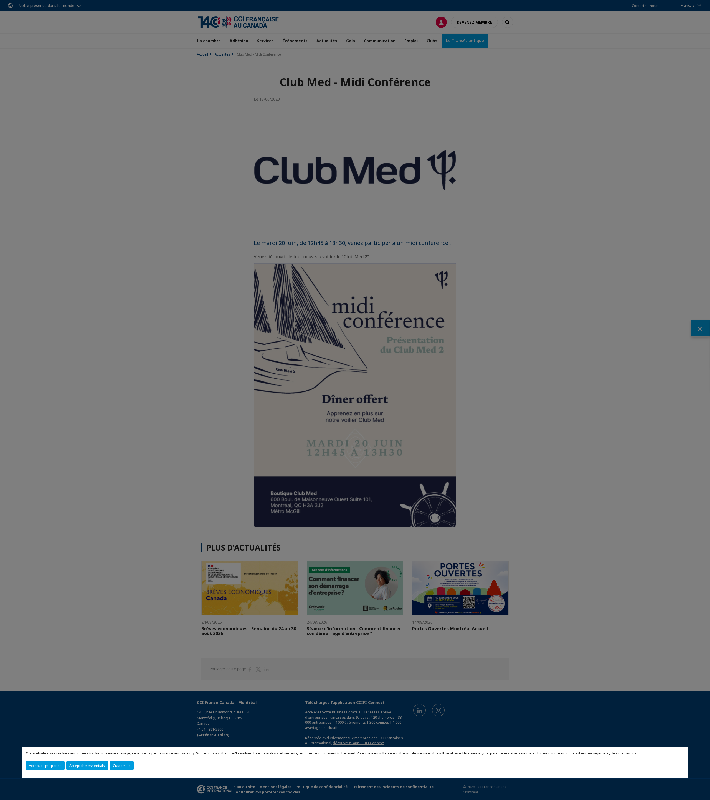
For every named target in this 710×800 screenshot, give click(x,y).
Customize (122, 765)
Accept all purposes (45, 765)
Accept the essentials (87, 765)
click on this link (624, 753)
